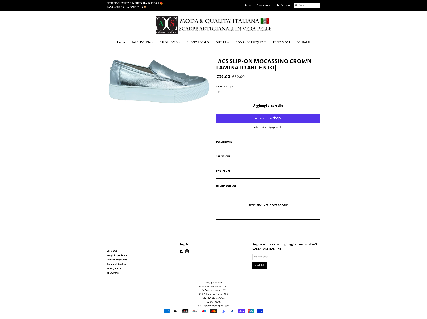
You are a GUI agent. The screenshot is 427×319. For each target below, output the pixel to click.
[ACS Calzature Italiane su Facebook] (181, 251)
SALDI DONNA (141, 42)
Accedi (248, 5)
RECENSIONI (281, 42)
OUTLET (221, 42)
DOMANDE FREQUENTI (251, 42)
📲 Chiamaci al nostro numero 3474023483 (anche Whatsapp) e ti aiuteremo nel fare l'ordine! (267, 186)
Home (121, 42)
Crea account (264, 5)
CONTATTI (303, 42)
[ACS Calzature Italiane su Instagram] (187, 251)
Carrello (285, 5)
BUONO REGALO (198, 42)
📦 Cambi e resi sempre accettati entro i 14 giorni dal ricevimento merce (255, 171)
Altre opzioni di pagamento (268, 127)
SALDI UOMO (169, 42)
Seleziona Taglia (225, 86)
